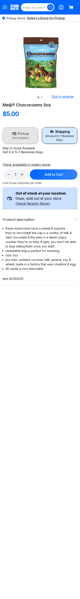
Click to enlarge (62, 96)
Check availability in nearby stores (27, 164)
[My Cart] (70, 7)
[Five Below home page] (14, 7)
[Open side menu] (5, 7)
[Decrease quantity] (8, 174)
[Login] (61, 7)
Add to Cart (53, 174)
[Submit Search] (50, 7)
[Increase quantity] (22, 174)
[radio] (20, 135)
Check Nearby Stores (33, 204)
